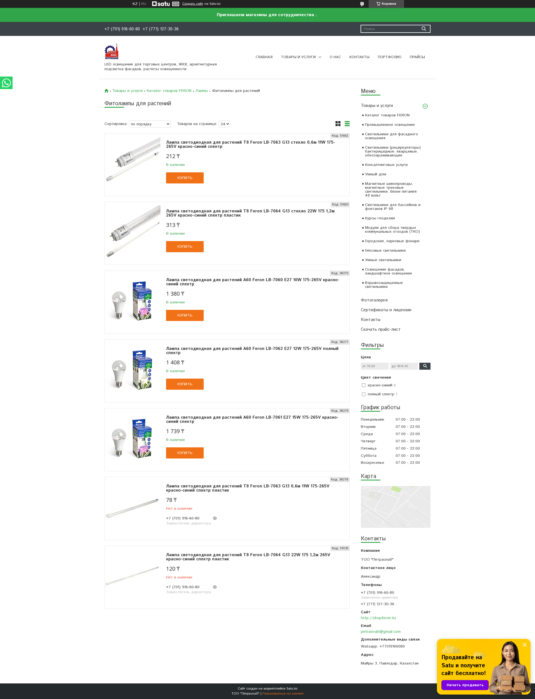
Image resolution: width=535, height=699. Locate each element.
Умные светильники (383, 260)
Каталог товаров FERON (387, 115)
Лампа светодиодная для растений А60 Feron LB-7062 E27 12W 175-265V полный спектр (252, 351)
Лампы (201, 91)
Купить (185, 178)
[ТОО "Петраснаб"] (111, 51)
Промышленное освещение (390, 124)
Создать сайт (192, 4)
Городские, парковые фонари (392, 241)
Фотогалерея (374, 300)
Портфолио (390, 57)
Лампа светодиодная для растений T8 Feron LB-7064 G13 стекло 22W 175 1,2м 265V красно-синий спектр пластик (250, 213)
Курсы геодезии (380, 218)
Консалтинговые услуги (386, 165)
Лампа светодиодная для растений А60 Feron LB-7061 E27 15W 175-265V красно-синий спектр (252, 419)
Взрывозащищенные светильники (384, 285)
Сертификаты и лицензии (386, 310)
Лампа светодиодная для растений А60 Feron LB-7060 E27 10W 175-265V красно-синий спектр (252, 282)
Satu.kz (292, 688)
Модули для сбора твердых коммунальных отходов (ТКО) (392, 229)
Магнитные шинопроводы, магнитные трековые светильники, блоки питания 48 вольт (391, 189)
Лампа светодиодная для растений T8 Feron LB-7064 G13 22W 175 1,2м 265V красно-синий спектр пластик (248, 557)
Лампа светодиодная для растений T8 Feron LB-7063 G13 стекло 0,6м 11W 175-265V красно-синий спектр (250, 144)
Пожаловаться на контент (283, 693)
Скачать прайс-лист (381, 329)
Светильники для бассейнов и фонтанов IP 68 (392, 207)
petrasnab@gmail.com (381, 631)
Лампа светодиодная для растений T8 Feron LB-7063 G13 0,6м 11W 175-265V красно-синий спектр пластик (247, 488)
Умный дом (375, 174)
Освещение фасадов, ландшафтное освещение (388, 271)
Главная (264, 57)
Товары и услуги (298, 57)
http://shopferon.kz (378, 618)
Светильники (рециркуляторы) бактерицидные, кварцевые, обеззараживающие (393, 151)
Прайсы (417, 57)
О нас (335, 57)
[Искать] (423, 28)
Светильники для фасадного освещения (391, 136)
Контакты (359, 57)
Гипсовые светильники (385, 250)
